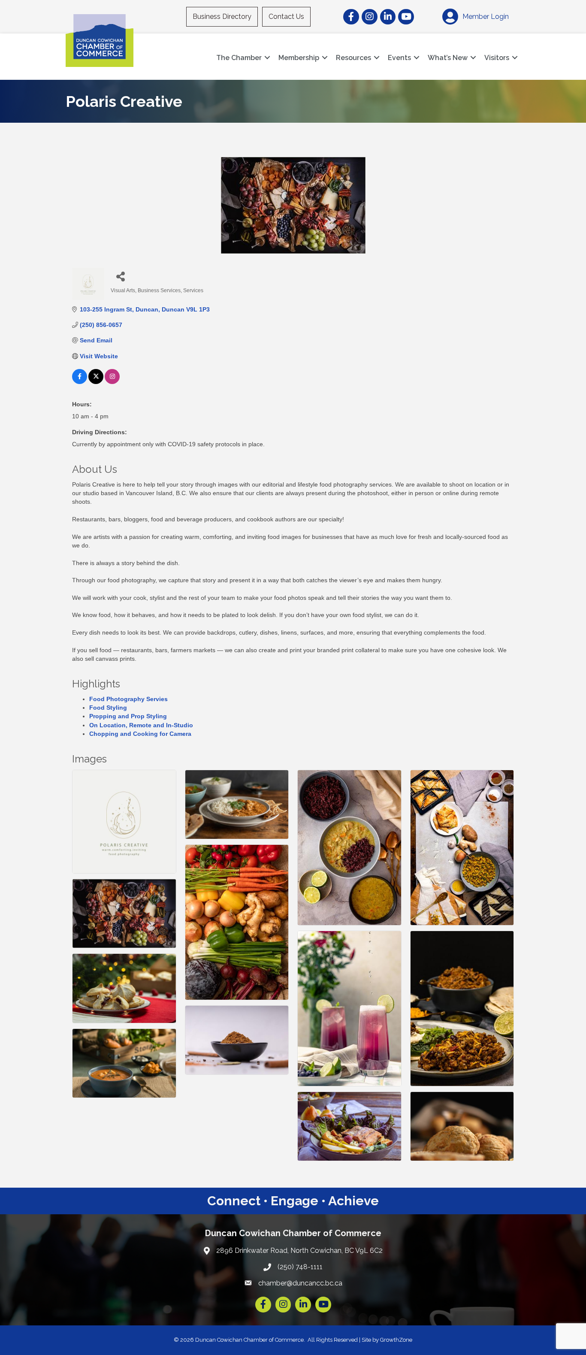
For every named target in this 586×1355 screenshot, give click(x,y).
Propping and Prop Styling (128, 716)
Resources (353, 58)
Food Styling (108, 707)
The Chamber (239, 58)
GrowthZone (396, 1340)
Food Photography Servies (128, 699)
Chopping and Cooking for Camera (140, 733)
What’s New (448, 58)
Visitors (496, 58)
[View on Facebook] (79, 381)
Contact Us (286, 16)
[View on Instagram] (112, 381)
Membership (298, 58)
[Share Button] (120, 276)
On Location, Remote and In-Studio (141, 725)
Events (399, 58)
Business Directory (222, 16)
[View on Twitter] (95, 381)
